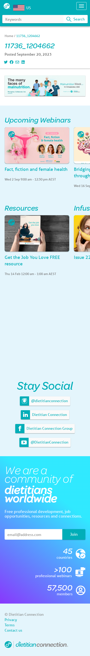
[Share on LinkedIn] (22, 62)
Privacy (11, 619)
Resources (21, 208)
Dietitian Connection (49, 414)
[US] (20, 8)
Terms (10, 624)
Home (9, 36)
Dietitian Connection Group (49, 428)
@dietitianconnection (49, 400)
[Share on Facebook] (11, 62)
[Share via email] (17, 62)
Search (78, 19)
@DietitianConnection (49, 442)
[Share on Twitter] (5, 62)
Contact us (13, 630)
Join (74, 534)
